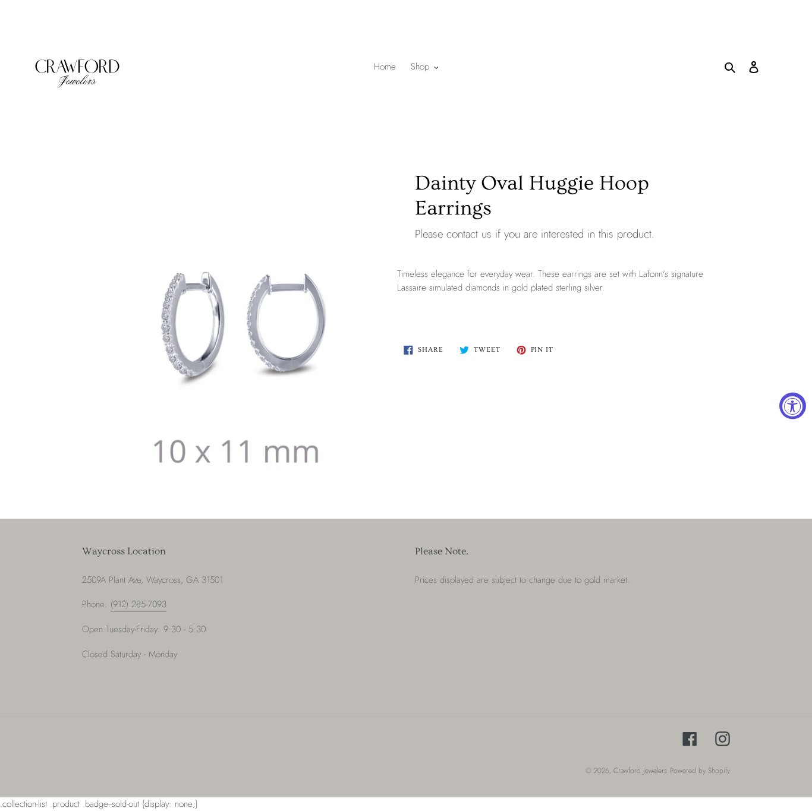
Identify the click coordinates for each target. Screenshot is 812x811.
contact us (469, 234)
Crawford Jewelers (640, 770)
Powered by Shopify (700, 770)
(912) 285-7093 (138, 604)
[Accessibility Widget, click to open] (792, 405)
